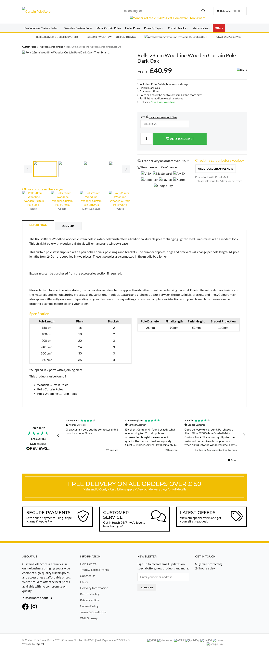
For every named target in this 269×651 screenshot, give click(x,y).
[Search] (203, 10)
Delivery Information (94, 588)
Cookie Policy (89, 606)
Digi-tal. (40, 644)
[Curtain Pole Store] (48, 11)
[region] (151, 435)
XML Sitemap (89, 618)
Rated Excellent (198, 37)
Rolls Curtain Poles (50, 389)
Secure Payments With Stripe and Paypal (112, 37)
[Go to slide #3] (95, 169)
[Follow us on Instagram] (34, 606)
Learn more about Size (163, 117)
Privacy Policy (89, 600)
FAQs (84, 582)
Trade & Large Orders (94, 569)
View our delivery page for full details (161, 489)
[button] (58, 435)
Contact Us (87, 576)
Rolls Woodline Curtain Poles (57, 393)
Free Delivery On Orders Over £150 (58, 37)
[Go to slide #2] (70, 169)
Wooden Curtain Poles (52, 385)
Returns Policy (90, 594)
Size (158, 117)
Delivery (68, 225)
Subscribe (147, 587)
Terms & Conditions (93, 612)
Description (38, 224)
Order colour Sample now (215, 168)
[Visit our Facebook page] (25, 606)
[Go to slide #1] (45, 169)
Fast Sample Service (229, 37)
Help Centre (88, 564)
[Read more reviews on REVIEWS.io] (38, 449)
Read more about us (38, 598)
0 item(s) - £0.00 (230, 11)
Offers (219, 28)
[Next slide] (126, 105)
